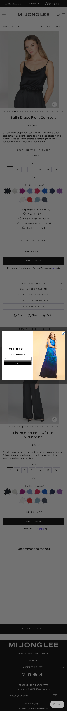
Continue (17, 363)
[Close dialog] (63, 333)
